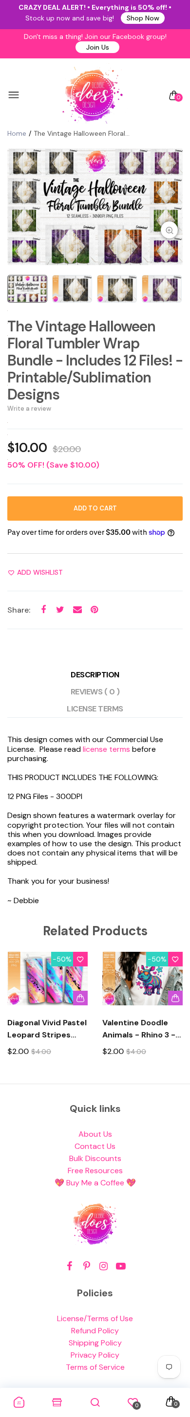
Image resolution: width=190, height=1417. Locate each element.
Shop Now (143, 18)
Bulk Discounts (95, 1158)
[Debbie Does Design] (92, 95)
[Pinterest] (86, 1266)
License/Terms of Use (95, 1318)
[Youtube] (120, 1266)
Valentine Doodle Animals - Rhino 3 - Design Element (138, 1029)
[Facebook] (69, 1266)
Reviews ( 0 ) (95, 692)
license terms (106, 749)
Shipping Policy (95, 1343)
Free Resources (95, 1170)
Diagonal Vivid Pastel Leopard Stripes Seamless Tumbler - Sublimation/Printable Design (47, 1029)
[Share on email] (77, 609)
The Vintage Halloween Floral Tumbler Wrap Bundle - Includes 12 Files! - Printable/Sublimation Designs (95, 360)
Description (95, 675)
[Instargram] (103, 1266)
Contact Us (95, 1146)
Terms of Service (95, 1367)
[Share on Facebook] (43, 609)
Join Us (97, 47)
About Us (95, 1134)
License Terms (95, 709)
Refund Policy (95, 1331)
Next (172, 1013)
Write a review (29, 408)
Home (16, 133)
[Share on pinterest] (94, 609)
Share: (18, 610)
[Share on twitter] (60, 609)
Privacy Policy (95, 1355)
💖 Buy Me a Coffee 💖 (95, 1183)
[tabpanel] (95, 206)
